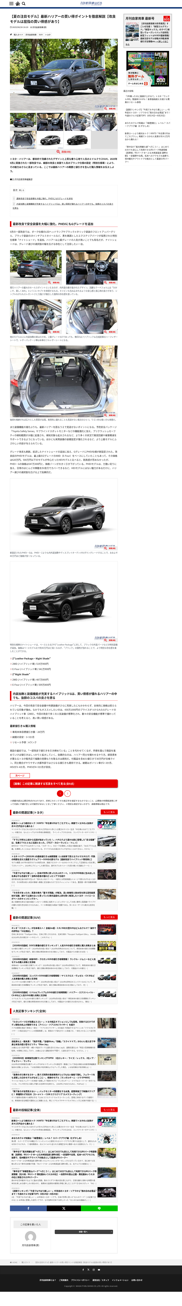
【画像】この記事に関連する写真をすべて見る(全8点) (43, 783)
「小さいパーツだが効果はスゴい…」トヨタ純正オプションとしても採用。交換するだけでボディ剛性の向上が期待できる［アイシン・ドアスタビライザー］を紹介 (53, 1023)
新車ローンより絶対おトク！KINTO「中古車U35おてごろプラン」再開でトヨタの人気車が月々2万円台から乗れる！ (52, 824)
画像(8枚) (66, 151)
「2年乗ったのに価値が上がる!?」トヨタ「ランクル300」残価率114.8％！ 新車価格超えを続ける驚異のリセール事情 (147, 99)
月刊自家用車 (31, 34)
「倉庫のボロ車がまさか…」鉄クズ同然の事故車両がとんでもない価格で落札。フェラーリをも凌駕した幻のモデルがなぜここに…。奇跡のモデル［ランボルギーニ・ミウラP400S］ (53, 1076)
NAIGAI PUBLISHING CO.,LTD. (89, 1286)
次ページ (19, 775)
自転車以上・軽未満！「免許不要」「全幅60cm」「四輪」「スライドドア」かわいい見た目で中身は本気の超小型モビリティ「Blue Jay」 (53, 1043)
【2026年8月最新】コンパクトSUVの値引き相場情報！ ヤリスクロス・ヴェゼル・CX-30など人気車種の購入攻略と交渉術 (53, 977)
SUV (41, 34)
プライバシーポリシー (80, 1280)
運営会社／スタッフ (100, 1280)
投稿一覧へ (83, 1231)
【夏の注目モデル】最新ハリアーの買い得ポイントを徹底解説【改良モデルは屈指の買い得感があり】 (73, 1262)
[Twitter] (64, 1208)
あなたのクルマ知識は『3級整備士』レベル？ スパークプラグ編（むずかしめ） (47, 1138)
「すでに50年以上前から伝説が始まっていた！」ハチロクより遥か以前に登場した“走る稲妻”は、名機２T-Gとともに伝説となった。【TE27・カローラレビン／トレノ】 (53, 841)
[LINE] (99, 1208)
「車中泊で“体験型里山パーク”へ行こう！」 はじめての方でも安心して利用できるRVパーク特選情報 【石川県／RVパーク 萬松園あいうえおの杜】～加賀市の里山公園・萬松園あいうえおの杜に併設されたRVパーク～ (54, 1174)
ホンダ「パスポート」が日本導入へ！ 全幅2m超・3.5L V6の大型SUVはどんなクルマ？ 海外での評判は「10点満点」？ (54, 929)
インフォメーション (120, 1280)
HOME (14, 1262)
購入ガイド (18, 34)
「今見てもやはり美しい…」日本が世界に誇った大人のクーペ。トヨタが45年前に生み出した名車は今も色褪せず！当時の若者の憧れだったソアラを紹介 (53, 874)
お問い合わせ (136, 1280)
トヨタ (48, 34)
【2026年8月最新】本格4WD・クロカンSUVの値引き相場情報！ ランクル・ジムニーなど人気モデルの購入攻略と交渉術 (54, 960)
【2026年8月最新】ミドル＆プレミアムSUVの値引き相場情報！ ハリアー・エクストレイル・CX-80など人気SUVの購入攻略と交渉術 (53, 994)
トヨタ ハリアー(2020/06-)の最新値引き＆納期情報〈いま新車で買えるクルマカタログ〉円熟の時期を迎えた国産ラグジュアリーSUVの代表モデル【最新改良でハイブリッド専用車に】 (53, 858)
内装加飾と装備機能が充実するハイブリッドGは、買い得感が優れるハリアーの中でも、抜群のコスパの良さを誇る (63, 205)
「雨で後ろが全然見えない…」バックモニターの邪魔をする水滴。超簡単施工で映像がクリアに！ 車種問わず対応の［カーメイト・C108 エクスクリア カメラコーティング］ (53, 1093)
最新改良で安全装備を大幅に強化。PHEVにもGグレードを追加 (43, 198)
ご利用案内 (63, 1280)
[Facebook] (28, 1208)
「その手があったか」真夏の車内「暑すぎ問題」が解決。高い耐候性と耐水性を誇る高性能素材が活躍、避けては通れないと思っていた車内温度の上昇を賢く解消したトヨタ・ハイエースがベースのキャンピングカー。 (53, 895)
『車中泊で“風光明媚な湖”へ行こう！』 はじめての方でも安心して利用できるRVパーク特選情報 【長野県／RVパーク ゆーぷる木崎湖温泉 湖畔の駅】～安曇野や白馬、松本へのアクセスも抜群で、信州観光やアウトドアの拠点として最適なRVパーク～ (54, 1154)
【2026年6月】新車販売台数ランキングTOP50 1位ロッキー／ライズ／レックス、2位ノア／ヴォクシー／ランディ (54, 1059)
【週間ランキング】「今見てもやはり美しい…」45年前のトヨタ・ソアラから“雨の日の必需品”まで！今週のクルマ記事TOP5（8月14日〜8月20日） (54, 1192)
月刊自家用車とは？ (48, 1280)
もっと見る (109, 812)
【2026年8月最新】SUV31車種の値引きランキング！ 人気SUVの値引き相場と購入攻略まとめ (54, 945)
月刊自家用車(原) (39, 27)
